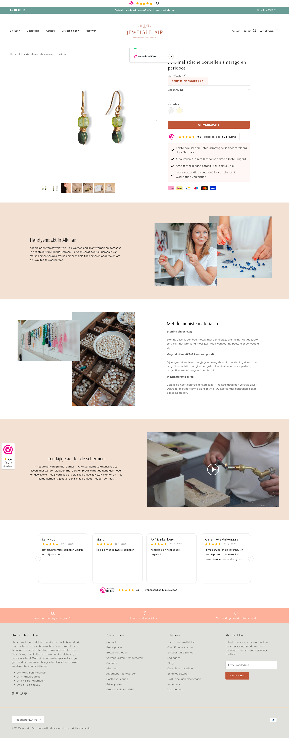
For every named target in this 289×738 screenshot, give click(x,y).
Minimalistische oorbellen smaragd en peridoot (43, 54)
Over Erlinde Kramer (180, 647)
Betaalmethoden (117, 652)
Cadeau (50, 30)
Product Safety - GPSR (120, 689)
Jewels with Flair (27, 728)
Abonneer (237, 675)
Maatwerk (91, 30)
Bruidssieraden (70, 30)
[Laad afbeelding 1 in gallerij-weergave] (99, 119)
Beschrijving (175, 89)
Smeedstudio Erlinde (180, 652)
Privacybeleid (114, 684)
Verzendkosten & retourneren (124, 657)
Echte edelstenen (178, 673)
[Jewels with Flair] (144, 31)
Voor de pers (175, 689)
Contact (111, 642)
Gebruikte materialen (180, 668)
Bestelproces (114, 647)
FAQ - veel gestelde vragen (184, 679)
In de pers (173, 684)
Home (13, 54)
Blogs (170, 663)
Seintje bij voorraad (188, 81)
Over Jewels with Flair (181, 642)
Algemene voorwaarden (121, 673)
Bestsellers (33, 30)
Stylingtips (173, 657)
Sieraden (15, 30)
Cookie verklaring (117, 679)
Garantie (111, 663)
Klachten (112, 668)
